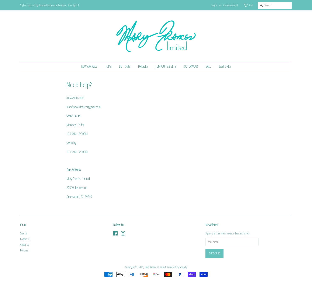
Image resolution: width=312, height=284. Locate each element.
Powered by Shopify (177, 267)
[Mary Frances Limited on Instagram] (123, 234)
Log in (214, 5)
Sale (208, 66)
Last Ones (225, 66)
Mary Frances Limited (155, 267)
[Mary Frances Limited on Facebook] (115, 234)
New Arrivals (89, 66)
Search (23, 233)
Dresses (143, 66)
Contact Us (25, 239)
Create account (230, 5)
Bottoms (124, 66)
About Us (24, 245)
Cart (251, 5)
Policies (24, 250)
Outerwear (191, 66)
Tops (108, 66)
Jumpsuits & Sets (166, 66)
